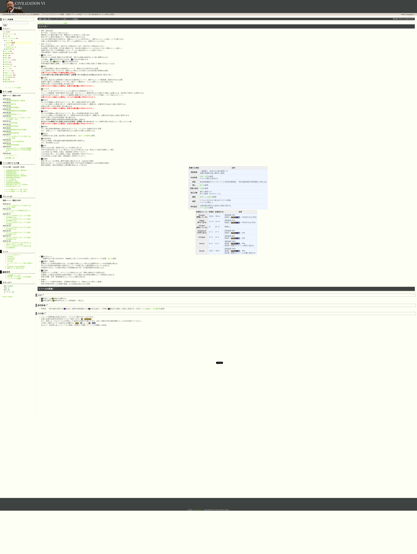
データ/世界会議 (11, 123)
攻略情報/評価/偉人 (12, 126)
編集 (40, 19)
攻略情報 (9, 53)
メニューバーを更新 (14, 88)
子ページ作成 (76, 14)
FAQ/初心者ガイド (13, 186)
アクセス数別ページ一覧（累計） (16, 191)
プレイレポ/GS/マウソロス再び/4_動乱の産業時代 (18, 246)
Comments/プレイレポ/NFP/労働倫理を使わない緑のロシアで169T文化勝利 (18, 150)
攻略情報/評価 (11, 172)
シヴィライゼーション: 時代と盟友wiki (19, 264)
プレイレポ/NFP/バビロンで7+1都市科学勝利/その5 (18, 216)
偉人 (201, 185)
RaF (7, 55)
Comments (10, 75)
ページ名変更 (73, 19)
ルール (9, 45)
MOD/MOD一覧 (12, 181)
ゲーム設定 (204, 208)
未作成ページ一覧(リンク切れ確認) (19, 277)
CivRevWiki (11, 258)
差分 (49, 19)
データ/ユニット (11, 155)
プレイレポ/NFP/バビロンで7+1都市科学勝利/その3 (18, 228)
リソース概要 (62, 23)
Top (6, 32)
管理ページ (9, 73)
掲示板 (8, 64)
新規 (68, 14)
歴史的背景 (9, 81)
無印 (7, 58)
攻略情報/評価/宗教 (12, 133)
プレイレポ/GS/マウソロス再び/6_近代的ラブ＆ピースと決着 (18, 243)
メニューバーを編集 (14, 278)
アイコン (9, 71)
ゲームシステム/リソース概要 (53, 14)
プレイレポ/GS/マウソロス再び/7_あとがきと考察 (18, 137)
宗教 (201, 188)
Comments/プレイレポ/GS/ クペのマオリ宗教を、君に (18, 118)
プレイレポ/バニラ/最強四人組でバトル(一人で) (18, 211)
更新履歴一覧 (9, 158)
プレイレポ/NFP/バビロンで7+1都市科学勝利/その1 (18, 238)
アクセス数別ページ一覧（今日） (16, 189)
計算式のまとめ (11, 47)
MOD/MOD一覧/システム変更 (17, 184)
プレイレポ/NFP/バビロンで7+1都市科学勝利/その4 (18, 219)
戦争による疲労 (205, 197)
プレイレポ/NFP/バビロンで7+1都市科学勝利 (18, 223)
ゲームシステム (11, 38)
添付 (65, 19)
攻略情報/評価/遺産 (12, 145)
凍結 (44, 19)
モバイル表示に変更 (106, 14)
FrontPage (41, 23)
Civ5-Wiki (10, 260)
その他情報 (9, 77)
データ (8, 51)
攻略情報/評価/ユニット (14, 114)
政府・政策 (204, 176)
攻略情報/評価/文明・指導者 (15, 100)
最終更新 (95, 14)
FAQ (7, 36)
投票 (7, 79)
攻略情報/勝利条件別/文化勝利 (16, 129)
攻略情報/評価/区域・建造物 (16, 176)
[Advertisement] (19, 330)
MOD (7, 62)
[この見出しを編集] (47, 25)
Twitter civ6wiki (7, 297)
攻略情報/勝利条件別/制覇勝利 (16, 111)
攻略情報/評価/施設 (12, 107)
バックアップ (57, 19)
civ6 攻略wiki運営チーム (198, 509)
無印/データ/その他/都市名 (15, 141)
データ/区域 (11, 179)
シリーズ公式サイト (14, 255)
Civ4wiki (10, 256)
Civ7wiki (10, 261)
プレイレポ (10, 60)
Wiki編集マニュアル (14, 275)
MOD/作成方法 (11, 104)
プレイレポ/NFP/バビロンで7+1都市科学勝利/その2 (18, 233)
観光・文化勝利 (84, 136)
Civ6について (10, 34)
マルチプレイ (10, 66)
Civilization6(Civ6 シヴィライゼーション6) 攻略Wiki (20, 14)
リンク (7, 68)
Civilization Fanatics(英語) (16, 266)
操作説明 (10, 49)
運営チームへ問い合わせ (15, 268)
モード (9, 40)
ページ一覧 (86, 14)
